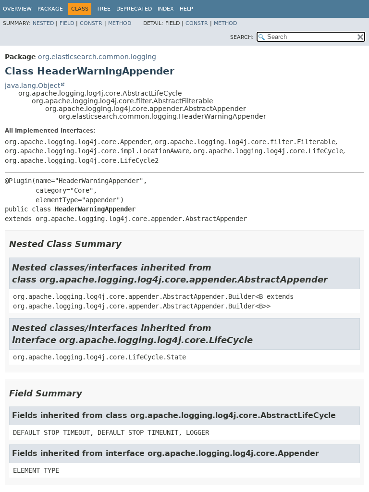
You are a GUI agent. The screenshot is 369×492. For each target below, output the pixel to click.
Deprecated (134, 9)
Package (50, 9)
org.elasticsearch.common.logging (97, 57)
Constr (91, 23)
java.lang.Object (32, 85)
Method (119, 23)
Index (166, 9)
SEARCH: (242, 37)
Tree (104, 9)
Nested (43, 23)
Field (67, 23)
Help (186, 9)
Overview (17, 9)
